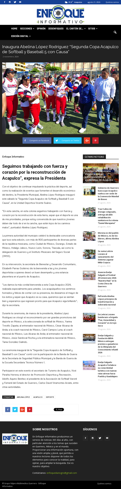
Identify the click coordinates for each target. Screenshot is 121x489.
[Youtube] (20, 2)
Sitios (91, 28)
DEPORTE (50, 397)
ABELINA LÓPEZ (23, 397)
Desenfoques (55, 28)
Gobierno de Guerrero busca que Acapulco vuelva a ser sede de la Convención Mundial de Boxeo (108, 193)
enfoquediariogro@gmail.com (62, 472)
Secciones (26, 28)
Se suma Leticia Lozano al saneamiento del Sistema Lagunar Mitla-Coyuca (105, 257)
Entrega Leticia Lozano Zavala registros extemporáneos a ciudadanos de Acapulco (99, 175)
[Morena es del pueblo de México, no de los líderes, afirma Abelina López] (89, 236)
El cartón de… (74, 28)
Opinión (41, 28)
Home (14, 28)
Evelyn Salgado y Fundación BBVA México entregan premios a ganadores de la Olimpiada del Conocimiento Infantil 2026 (108, 344)
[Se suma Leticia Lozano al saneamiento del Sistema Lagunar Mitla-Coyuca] (89, 254)
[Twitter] (15, 2)
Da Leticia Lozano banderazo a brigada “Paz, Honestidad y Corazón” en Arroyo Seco (108, 320)
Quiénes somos (112, 2)
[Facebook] (4, 2)
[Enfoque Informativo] (60, 14)
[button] (115, 32)
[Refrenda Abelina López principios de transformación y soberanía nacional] (89, 299)
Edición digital (19, 36)
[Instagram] (9, 2)
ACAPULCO (38, 397)
